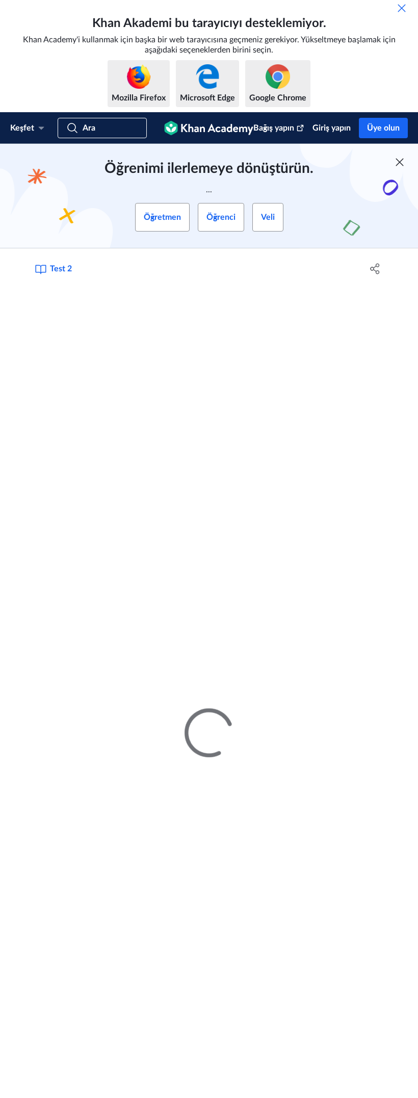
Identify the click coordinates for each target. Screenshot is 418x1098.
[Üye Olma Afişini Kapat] (399, 162)
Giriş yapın (331, 128)
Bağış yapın (273, 128)
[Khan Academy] (208, 128)
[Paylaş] (375, 269)
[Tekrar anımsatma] (402, 8)
